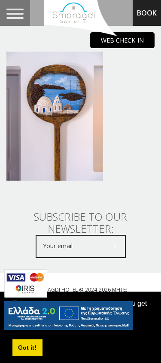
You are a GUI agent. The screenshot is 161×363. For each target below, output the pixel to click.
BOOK (147, 13)
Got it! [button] (27, 347)
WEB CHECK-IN (122, 40)
